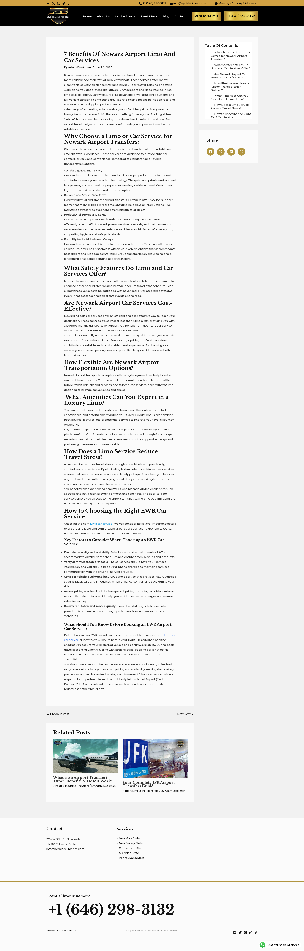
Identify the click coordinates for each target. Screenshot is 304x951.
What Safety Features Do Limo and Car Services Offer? (230, 66)
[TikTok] (63, 3)
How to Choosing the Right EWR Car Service (231, 115)
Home (87, 16)
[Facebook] (48, 3)
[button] (133, 16)
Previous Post (58, 714)
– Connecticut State (130, 848)
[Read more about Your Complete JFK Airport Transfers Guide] (155, 758)
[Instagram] (58, 3)
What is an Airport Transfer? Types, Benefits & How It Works (83, 779)
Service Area (123, 16)
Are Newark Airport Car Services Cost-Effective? (229, 75)
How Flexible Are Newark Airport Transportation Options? (230, 87)
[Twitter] (53, 3)
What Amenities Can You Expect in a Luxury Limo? (229, 97)
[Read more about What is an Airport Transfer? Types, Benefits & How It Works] (85, 756)
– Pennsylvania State (130, 858)
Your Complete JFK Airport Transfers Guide (149, 784)
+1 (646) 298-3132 (241, 16)
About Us (103, 16)
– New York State (128, 838)
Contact (180, 16)
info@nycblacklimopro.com (65, 849)
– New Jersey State (130, 843)
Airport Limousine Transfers (71, 785)
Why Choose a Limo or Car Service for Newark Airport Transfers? (230, 56)
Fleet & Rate (149, 16)
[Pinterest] (69, 3)
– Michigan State (128, 853)
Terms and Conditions (61, 930)
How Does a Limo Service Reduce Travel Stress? (230, 106)
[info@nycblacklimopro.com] (190, 3)
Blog (166, 16)
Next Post (185, 714)
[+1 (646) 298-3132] (152, 3)
